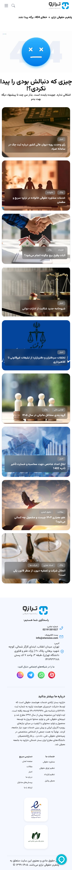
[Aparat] (51, 675)
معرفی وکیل (50, 780)
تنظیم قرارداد (49, 774)
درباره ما (29, 777)
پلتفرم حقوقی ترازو (61, 17)
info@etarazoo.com (47, 638)
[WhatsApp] (41, 675)
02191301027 (50, 630)
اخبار (30, 771)
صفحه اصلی (27, 761)
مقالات (29, 766)
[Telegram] (30, 675)
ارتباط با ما (28, 787)
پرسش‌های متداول (24, 782)
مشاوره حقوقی (49, 761)
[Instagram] (20, 675)
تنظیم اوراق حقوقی (47, 768)
